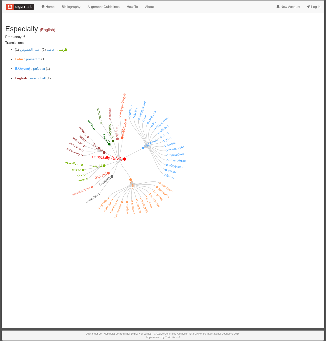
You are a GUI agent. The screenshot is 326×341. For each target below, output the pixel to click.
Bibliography (71, 7)
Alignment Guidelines (104, 7)
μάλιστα (39, 68)
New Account (290, 7)
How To (132, 7)
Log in (315, 7)
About (149, 7)
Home (50, 7)
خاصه (51, 49)
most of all (38, 78)
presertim (33, 59)
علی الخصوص (30, 49)
